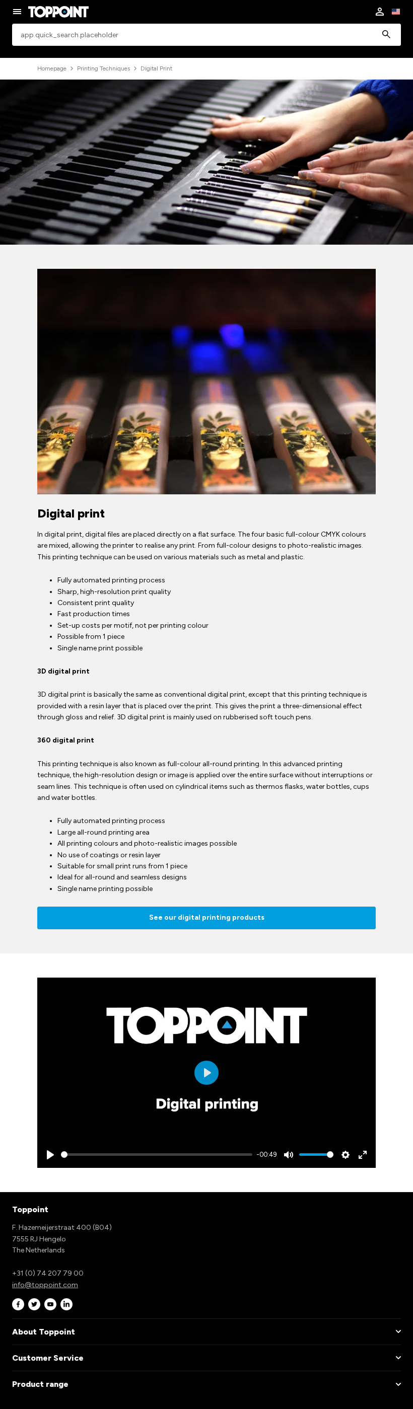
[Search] (386, 35)
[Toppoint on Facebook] (18, 1304)
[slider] (156, 1154)
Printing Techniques (103, 68)
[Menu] (17, 12)
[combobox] (206, 35)
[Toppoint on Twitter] (34, 1304)
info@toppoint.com (45, 1285)
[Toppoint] (58, 11)
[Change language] (396, 12)
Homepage (51, 68)
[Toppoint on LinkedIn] (66, 1304)
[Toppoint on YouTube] (50, 1304)
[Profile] (380, 12)
